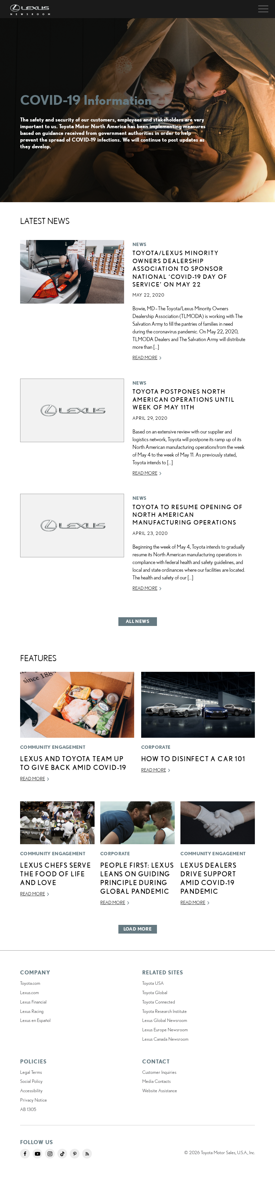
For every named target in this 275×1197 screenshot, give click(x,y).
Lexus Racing (32, 1011)
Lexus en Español (35, 1020)
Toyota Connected (158, 1002)
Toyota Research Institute (164, 1011)
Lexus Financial (33, 1002)
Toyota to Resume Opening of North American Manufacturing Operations (187, 514)
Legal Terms (31, 1072)
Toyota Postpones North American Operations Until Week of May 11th (183, 399)
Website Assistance (159, 1090)
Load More (137, 929)
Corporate (156, 747)
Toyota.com (30, 983)
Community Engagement (52, 747)
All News (137, 621)
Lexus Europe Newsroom (165, 1029)
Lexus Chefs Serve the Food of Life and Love (55, 873)
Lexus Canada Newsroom (165, 1039)
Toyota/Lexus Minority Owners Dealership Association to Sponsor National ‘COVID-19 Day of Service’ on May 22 (179, 268)
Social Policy (31, 1081)
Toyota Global (154, 992)
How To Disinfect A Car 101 (193, 759)
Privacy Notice (33, 1100)
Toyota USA (153, 983)
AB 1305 (28, 1109)
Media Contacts (156, 1081)
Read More (144, 357)
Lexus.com (29, 992)
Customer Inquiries (159, 1072)
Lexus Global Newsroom (164, 1020)
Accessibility (31, 1090)
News (139, 244)
